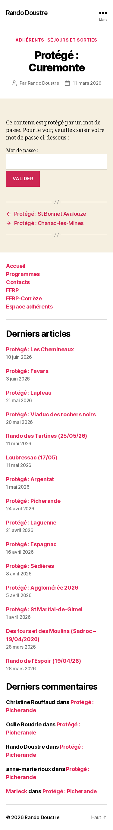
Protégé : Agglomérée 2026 (42, 587)
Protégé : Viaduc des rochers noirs (51, 414)
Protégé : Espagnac (31, 544)
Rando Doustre (27, 13)
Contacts (18, 282)
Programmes (22, 274)
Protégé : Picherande (33, 501)
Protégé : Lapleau (28, 393)
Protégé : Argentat (30, 479)
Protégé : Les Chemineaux (40, 349)
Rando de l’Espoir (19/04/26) (43, 661)
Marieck (16, 791)
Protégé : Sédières (30, 566)
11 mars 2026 (87, 83)
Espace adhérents (29, 306)
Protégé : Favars (27, 371)
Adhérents (30, 39)
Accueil (15, 266)
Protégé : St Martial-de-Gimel (44, 609)
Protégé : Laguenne (31, 522)
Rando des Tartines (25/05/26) (46, 436)
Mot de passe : (22, 151)
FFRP (12, 290)
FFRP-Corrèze (24, 298)
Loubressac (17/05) (31, 457)
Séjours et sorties (72, 39)
